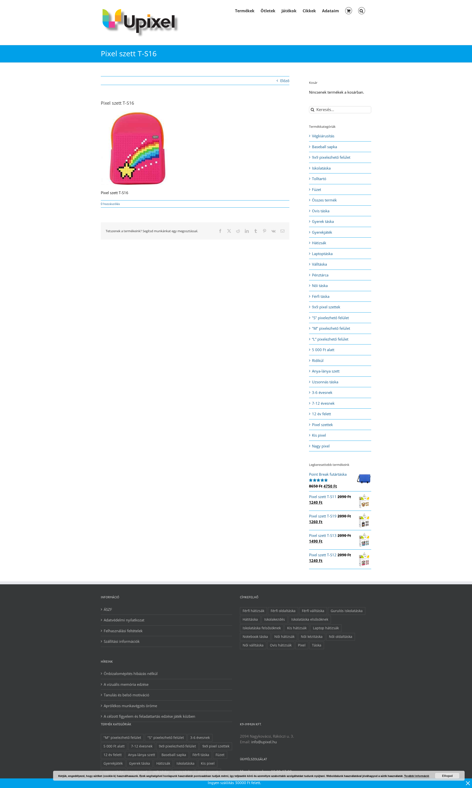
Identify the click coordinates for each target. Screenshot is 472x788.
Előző (284, 80)
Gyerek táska (323, 221)
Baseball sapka (324, 146)
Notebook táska (255, 636)
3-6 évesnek (322, 392)
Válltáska (319, 264)
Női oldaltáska (340, 636)
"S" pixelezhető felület (330, 317)
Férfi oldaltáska (283, 611)
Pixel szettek (322, 424)
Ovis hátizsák (281, 645)
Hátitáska (250, 619)
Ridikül (318, 360)
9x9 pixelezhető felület (331, 157)
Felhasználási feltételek (123, 630)
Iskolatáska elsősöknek (309, 619)
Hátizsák (319, 242)
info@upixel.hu (264, 741)
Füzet (316, 189)
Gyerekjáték (322, 232)
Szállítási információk (122, 641)
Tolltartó (319, 178)
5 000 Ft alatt (323, 349)
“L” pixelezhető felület (330, 339)
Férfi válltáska (313, 611)
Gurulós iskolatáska (347, 611)
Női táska (320, 285)
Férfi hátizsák (253, 611)
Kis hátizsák (297, 628)
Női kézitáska (312, 636)
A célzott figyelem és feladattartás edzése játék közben (149, 716)
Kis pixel (319, 435)
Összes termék (324, 200)
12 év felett (321, 413)
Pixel (302, 645)
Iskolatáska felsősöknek (262, 628)
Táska (316, 645)
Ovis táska (320, 210)
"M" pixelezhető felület (331, 328)
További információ (416, 776)
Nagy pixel (321, 446)
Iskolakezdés (274, 619)
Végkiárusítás (323, 135)
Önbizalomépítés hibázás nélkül (131, 673)
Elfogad (447, 776)
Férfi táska (320, 296)
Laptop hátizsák (326, 628)
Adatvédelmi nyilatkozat (124, 619)
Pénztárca (320, 274)
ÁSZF (108, 609)
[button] (361, 10)
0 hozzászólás (110, 204)
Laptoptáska (322, 253)
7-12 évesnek (323, 403)
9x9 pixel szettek (326, 306)
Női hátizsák (284, 636)
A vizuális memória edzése (126, 684)
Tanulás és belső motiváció (126, 694)
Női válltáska (253, 645)
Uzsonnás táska (325, 381)
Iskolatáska (321, 168)
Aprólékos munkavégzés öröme (130, 705)
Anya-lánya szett (325, 371)
